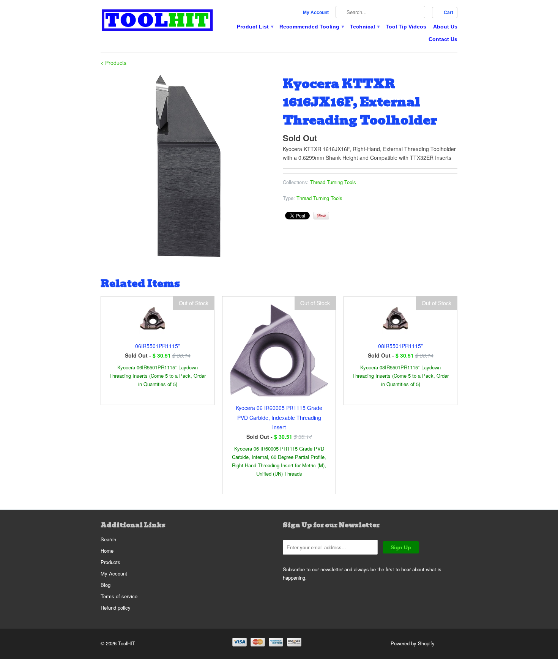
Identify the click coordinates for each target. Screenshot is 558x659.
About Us (445, 27)
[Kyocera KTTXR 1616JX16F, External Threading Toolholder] (188, 166)
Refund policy (116, 607)
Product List (255, 27)
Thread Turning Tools (333, 182)
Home (107, 550)
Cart (448, 12)
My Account (316, 12)
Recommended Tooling (311, 27)
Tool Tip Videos (406, 27)
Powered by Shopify (413, 643)
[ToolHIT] (157, 21)
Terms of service (119, 596)
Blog (105, 584)
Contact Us (443, 39)
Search (108, 539)
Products (110, 562)
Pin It (321, 215)
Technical (364, 27)
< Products (113, 62)
